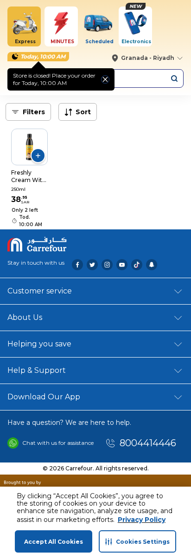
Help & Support (36, 370)
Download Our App (43, 396)
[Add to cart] (38, 155)
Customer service (39, 291)
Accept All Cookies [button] (53, 541)
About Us (24, 317)
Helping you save (39, 343)
